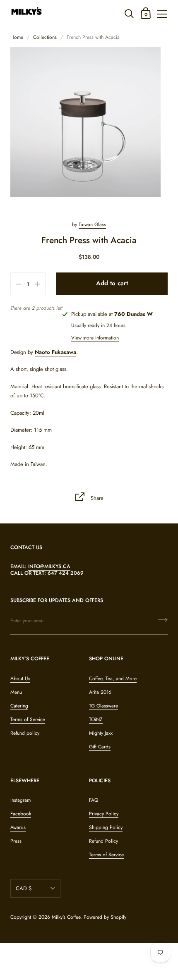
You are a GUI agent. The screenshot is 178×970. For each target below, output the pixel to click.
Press (16, 841)
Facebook (20, 813)
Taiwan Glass (92, 224)
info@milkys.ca (49, 566)
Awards (18, 827)
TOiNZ (96, 719)
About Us (20, 678)
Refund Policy (103, 841)
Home (16, 37)
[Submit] (163, 623)
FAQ (93, 800)
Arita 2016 (100, 692)
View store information (95, 338)
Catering (19, 706)
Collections (45, 37)
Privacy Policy (103, 813)
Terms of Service (27, 719)
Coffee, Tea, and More (113, 678)
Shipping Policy (106, 827)
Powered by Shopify (105, 917)
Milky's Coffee (66, 917)
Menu (16, 692)
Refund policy (24, 733)
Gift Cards (100, 746)
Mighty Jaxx (101, 733)
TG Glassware (103, 706)
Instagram (20, 800)
